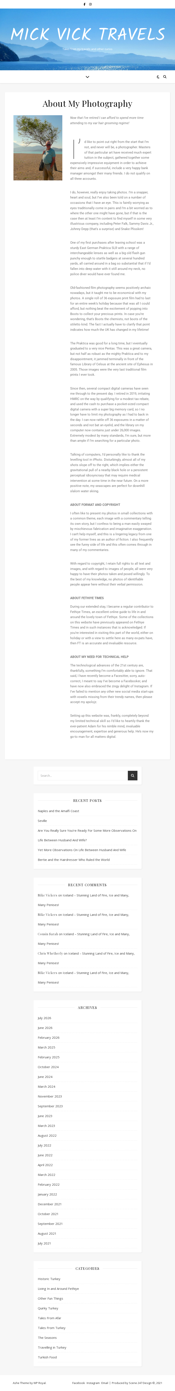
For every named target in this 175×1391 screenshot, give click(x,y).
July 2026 (44, 1018)
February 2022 (49, 1184)
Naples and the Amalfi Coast (58, 811)
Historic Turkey (49, 1279)
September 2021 (50, 1223)
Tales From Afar (49, 1318)
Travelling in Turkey (52, 1347)
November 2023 (50, 1096)
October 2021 (48, 1214)
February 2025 (49, 1057)
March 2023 (46, 1125)
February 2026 (49, 1037)
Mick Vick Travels (87, 35)
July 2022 (44, 1145)
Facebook (78, 1383)
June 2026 (45, 1028)
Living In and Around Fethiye (58, 1288)
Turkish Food (47, 1357)
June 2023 (45, 1116)
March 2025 (46, 1047)
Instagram (93, 1383)
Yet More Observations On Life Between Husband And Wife (82, 850)
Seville (42, 820)
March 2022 (46, 1174)
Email (104, 1383)
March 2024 (46, 1086)
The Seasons (47, 1337)
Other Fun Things (50, 1298)
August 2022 (47, 1135)
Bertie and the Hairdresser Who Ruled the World (74, 859)
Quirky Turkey (48, 1308)
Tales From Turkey (52, 1328)
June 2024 (45, 1077)
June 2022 (45, 1155)
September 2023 (50, 1106)
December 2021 (50, 1204)
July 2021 (44, 1243)
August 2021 (47, 1233)
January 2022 (47, 1194)
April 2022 (45, 1165)
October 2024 (48, 1067)
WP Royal (40, 1383)
